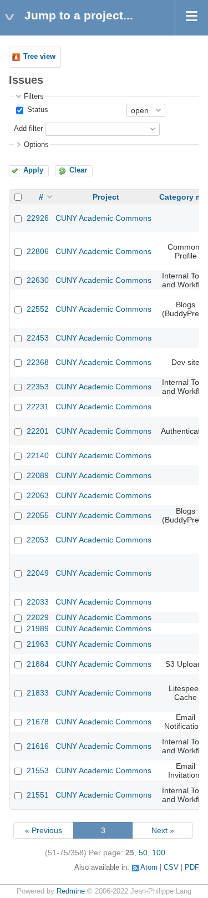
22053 (38, 539)
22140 (38, 455)
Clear (78, 170)
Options (36, 145)
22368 (38, 362)
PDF (192, 867)
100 (158, 852)
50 (143, 852)
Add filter (28, 129)
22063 (38, 495)
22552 (38, 309)
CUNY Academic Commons (103, 218)
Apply (33, 170)
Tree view (39, 56)
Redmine (71, 891)
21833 (38, 692)
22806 (38, 251)
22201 (38, 431)
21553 (38, 770)
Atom (149, 867)
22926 (38, 218)
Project (106, 196)
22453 (38, 337)
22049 (38, 573)
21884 (38, 663)
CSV (171, 867)
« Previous (43, 830)
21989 (38, 628)
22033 (38, 601)
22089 (38, 475)
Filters (34, 96)
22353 (38, 386)
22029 (38, 617)
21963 (38, 644)
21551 (38, 794)
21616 (38, 746)
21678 (38, 721)
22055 (38, 515)
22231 (38, 406)
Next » (162, 830)
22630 (38, 280)
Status (36, 110)
